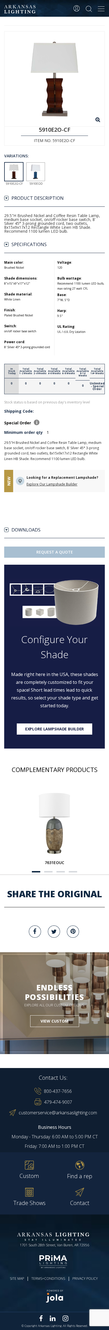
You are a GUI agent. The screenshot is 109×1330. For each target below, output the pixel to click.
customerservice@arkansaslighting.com (58, 1113)
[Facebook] (35, 931)
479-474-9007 (58, 1102)
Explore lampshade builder (54, 729)
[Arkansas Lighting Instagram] (65, 1318)
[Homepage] (20, 9)
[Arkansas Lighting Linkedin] (53, 1318)
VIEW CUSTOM (54, 1021)
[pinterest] (73, 931)
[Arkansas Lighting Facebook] (41, 1318)
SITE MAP (17, 1278)
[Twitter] (54, 931)
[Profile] (77, 8)
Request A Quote (54, 552)
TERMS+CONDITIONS (48, 1278)
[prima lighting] (54, 1261)
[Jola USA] (54, 1296)
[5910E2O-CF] (54, 79)
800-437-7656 (58, 1091)
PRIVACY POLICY (85, 1278)
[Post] (54, 823)
